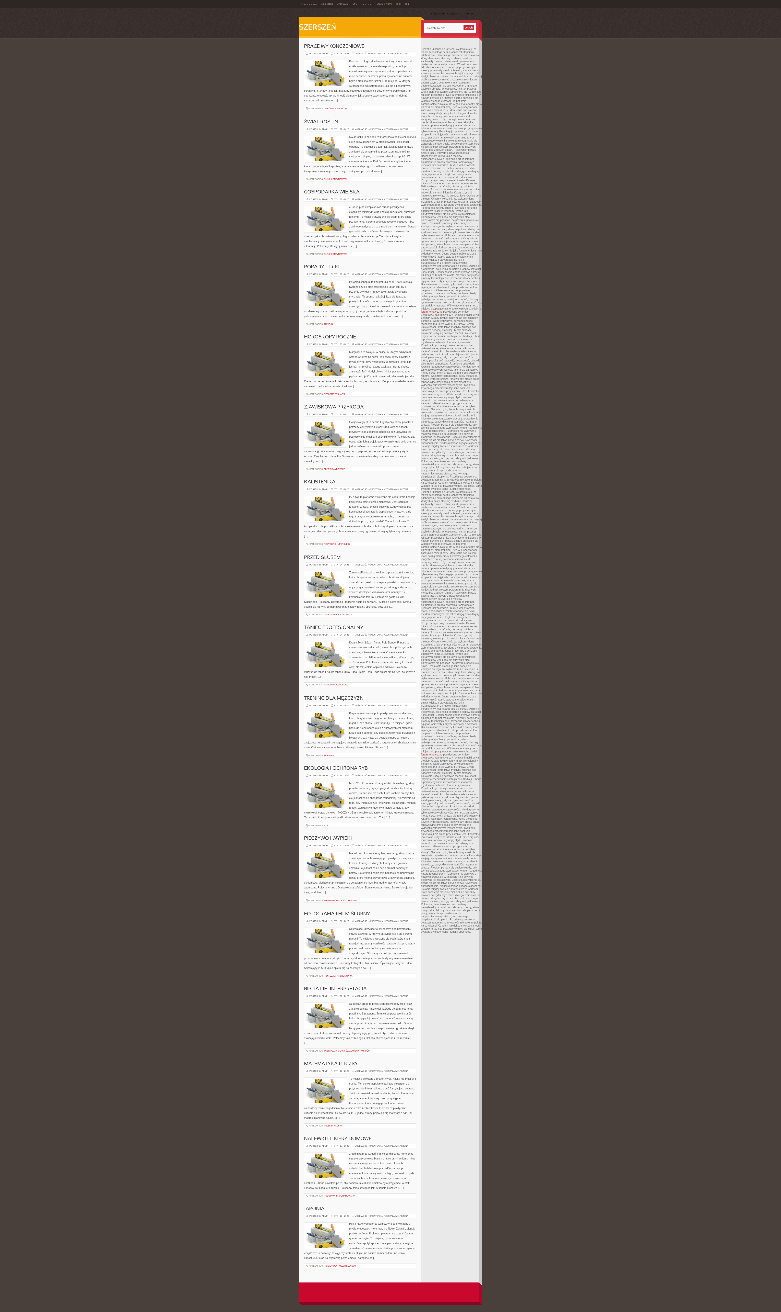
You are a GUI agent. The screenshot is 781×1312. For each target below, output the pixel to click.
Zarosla (329, 755)
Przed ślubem (322, 558)
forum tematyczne (431, 311)
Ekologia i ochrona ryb (336, 768)
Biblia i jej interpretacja (335, 989)
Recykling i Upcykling (337, 544)
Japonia (314, 1209)
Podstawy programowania (339, 1196)
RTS (326, 825)
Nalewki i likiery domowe (338, 1139)
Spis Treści (367, 4)
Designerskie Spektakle (338, 615)
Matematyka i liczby (331, 1064)
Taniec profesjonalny (333, 628)
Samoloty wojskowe (336, 685)
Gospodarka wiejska (332, 192)
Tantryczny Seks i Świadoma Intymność (347, 1051)
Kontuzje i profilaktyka (338, 976)
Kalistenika (319, 482)
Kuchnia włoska (333, 1126)
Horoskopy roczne (330, 337)
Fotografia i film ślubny (337, 914)
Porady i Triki (321, 267)
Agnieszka (327, 4)
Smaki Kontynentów (335, 179)
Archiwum (343, 4)
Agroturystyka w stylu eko (340, 900)
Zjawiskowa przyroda (334, 407)
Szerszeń (317, 27)
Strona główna (309, 4)
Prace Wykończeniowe (334, 46)
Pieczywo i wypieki (328, 838)
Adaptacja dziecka (334, 469)
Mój (355, 4)
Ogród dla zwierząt (335, 108)
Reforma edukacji (334, 394)
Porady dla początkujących (340, 1266)
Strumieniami (384, 4)
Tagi (398, 4)
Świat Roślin (321, 122)
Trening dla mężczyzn (333, 698)
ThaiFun (328, 324)
